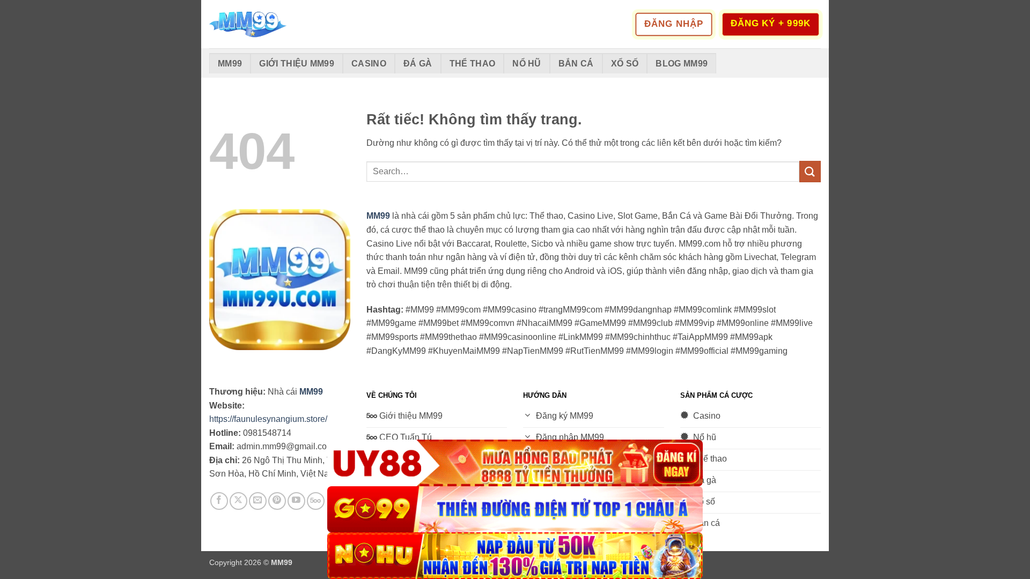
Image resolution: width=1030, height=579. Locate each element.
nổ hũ (526, 63)
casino (368, 63)
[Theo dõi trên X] (238, 501)
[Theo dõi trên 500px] (316, 501)
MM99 (230, 63)
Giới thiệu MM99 (296, 63)
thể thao (473, 63)
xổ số (625, 63)
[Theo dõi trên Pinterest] (277, 501)
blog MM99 (682, 63)
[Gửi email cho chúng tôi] (258, 501)
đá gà (417, 63)
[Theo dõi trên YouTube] (296, 501)
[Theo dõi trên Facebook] (219, 501)
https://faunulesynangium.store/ (268, 419)
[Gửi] (810, 171)
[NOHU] (515, 555)
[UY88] (515, 463)
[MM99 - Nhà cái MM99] (263, 24)
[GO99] (515, 509)
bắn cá (576, 63)
